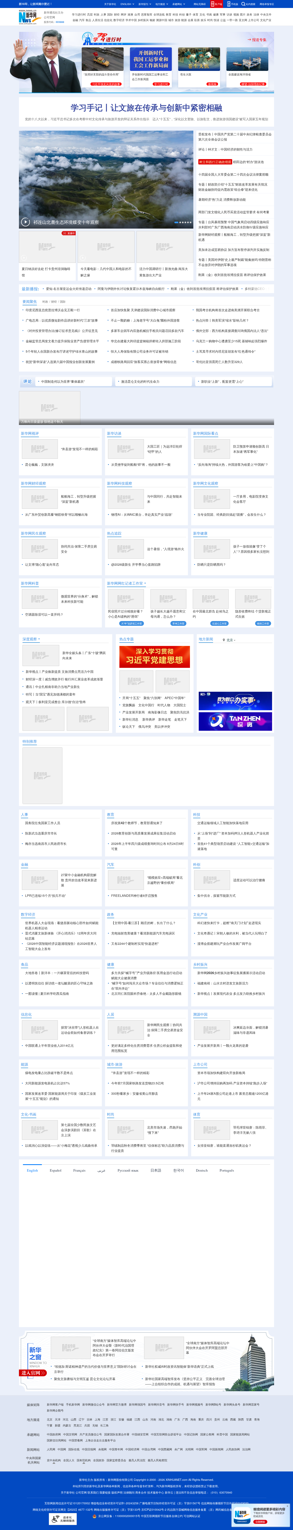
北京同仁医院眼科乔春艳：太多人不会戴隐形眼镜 (146, 1016)
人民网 (51, 1472)
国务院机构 (84, 1483)
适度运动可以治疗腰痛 (249, 903)
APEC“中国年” (175, 698)
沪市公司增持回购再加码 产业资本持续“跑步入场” (232, 1106)
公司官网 (49, 17)
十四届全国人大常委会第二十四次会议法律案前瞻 (233, 174)
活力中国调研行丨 (152, 268)
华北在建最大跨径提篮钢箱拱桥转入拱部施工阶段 (146, 341)
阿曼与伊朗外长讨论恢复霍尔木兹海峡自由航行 (131, 288)
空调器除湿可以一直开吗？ (44, 614)
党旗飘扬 (128, 705)
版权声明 (117, 1515)
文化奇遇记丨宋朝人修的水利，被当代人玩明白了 (232, 956)
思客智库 (146, 14)
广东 (177, 1442)
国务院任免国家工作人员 (42, 823)
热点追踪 (114, 533)
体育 (195, 14)
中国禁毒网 (76, 1463)
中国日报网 (89, 1472)
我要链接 (105, 1515)
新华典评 (148, 719)
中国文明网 (70, 1457)
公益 (223, 20)
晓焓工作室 (263, 623)
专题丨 (203, 184)
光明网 (189, 1472)
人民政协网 (233, 1472)
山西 (73, 1442)
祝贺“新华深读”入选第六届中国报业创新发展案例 (60, 361)
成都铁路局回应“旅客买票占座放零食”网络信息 (144, 361)
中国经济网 (132, 1472)
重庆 (201, 1442)
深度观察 (30, 639)
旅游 (177, 20)
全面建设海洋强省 (239, 74)
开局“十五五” (131, 698)
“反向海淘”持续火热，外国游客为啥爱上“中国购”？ (232, 464)
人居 (110, 1037)
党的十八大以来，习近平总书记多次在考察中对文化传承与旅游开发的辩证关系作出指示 (87, 119)
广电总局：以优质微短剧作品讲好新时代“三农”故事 (62, 320)
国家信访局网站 (56, 1463)
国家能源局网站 (240, 1457)
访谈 (229, 14)
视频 (236, 14)
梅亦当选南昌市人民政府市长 (46, 843)
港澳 (130, 14)
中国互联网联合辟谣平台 (166, 1457)
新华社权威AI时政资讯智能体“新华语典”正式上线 (179, 1389)
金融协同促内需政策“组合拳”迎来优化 (228, 189)
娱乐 (203, 20)
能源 (184, 20)
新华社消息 (130, 719)
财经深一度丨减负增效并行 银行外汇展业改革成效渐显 (64, 679)
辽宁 (81, 1442)
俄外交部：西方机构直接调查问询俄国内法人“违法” (232, 330)
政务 (249, 14)
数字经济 (119, 20)
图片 (243, 14)
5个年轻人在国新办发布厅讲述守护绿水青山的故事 (62, 351)
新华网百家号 (251, 1427)
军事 (222, 14)
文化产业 (265, 20)
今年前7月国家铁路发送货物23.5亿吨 (137, 1106)
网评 (123, 14)
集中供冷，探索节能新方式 (216, 918)
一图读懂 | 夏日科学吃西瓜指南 (47, 1016)
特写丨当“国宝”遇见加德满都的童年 (51, 694)
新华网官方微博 (117, 1427)
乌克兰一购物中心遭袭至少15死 (218, 341)
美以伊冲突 (162, 726)
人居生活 (97, 20)
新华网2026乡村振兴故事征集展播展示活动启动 (231, 995)
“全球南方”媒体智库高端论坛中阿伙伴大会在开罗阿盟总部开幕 (207, 1371)
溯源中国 (161, 20)
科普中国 (222, 1457)
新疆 (57, 1448)
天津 (57, 1442)
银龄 (152, 20)
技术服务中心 (155, 1515)
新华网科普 (30, 583)
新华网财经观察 (33, 483)
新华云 (169, 1515)
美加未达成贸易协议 (212, 249)
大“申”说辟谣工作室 (131, 623)
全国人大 (68, 1483)
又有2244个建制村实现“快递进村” (135, 966)
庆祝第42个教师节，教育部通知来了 (137, 823)
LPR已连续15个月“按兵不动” (45, 918)
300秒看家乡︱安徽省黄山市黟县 (134, 1116)
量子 (189, 14)
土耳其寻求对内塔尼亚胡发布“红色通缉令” (225, 351)
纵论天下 (128, 726)
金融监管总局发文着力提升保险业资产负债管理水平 (62, 341)
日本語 (155, 1193)
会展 (190, 20)
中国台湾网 (149, 1472)
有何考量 (263, 212)
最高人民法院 (137, 1483)
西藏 (233, 1442)
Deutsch (202, 1193)
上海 (97, 1442)
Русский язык (128, 1193)
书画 (209, 14)
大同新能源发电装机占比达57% (47, 1106)
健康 (216, 14)
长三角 (104, 1448)
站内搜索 (250, 4)
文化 (202, 14)
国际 (110, 14)
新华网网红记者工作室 (125, 583)
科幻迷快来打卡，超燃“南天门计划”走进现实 (229, 945)
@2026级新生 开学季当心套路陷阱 (136, 564)
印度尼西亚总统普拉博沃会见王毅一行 (53, 310)
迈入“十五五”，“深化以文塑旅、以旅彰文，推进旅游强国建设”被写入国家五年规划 (210, 119)
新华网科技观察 (119, 483)
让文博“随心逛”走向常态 (42, 564)
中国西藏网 (165, 1472)
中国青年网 (116, 1472)
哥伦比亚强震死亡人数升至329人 (219, 361)
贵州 (217, 1442)
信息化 (108, 20)
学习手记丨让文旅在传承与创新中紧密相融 (146, 107)
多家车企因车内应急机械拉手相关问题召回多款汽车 (147, 330)
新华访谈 (114, 433)
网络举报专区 (267, 4)
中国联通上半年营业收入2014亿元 (49, 1068)
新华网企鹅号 (55, 1433)
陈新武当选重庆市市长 (41, 833)
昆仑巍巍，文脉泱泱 (39, 464)
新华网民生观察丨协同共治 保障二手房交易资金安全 (165, 1052)
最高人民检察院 (157, 1483)
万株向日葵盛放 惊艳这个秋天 (42, 421)
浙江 (113, 1442)
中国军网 (201, 1472)
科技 (175, 14)
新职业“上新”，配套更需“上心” (222, 381)
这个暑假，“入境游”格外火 (165, 549)
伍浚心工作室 (219, 623)
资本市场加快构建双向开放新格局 (221, 1095)
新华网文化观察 (205, 483)
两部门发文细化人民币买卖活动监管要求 (227, 212)
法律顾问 (129, 1515)
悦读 (216, 20)
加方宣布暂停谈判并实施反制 (248, 249)
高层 (90, 14)
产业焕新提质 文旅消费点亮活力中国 (67, 671)
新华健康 (200, 533)
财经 (117, 14)
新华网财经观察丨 (211, 234)
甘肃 (249, 1442)
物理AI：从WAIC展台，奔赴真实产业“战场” (141, 514)
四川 (209, 1442)
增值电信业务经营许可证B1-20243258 (115, 1526)
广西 (185, 1442)
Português (227, 1193)
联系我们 (93, 1515)
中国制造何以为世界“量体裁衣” (63, 381)
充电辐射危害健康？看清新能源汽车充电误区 (143, 956)
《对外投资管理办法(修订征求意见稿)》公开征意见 (62, 330)
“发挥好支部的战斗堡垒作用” (101, 74)
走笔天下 (180, 719)
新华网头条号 (232, 1427)
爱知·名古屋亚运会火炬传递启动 (68, 288)
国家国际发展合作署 (116, 1457)
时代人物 (163, 705)
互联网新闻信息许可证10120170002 (67, 1526)
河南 (153, 1442)
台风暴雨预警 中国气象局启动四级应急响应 (238, 222)
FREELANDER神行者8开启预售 (134, 918)
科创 (182, 14)
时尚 (210, 20)
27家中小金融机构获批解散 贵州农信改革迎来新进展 (79, 902)
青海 (257, 1442)
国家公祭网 (207, 1457)
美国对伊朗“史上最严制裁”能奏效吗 (233, 259)
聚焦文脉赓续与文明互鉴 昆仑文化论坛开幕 (84, 1401)
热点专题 (126, 639)
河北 (65, 1442)
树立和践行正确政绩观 (215, 161)
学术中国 (131, 20)
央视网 (102, 1472)
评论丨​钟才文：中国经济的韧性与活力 (225, 149)
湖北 (161, 1442)
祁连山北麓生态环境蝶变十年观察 (66, 222)
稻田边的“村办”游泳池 (248, 161)
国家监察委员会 (116, 1483)
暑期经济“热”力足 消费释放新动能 (222, 199)
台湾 (137, 14)
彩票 (197, 20)
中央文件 (265, 14)
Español (55, 1193)
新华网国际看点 (205, 433)
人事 (103, 14)
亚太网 (243, 20)
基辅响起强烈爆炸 (254, 341)
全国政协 (98, 1483)
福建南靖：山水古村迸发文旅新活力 (222, 1006)
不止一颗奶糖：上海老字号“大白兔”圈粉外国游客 (145, 320)
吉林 (89, 1442)
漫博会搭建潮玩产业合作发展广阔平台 (224, 966)
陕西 (241, 1442)
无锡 (95, 1448)
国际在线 (74, 1472)
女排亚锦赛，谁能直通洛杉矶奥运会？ (224, 1168)
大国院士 (179, 705)
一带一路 (232, 20)
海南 (193, 1442)
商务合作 (140, 1515)
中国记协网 (191, 1457)
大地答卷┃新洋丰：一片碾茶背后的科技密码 (57, 995)
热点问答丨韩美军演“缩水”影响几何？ (222, 320)
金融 (75, 20)
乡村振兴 (143, 20)
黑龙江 (78, 1448)
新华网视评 (30, 433)
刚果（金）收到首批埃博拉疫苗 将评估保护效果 (232, 274)
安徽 (121, 1442)
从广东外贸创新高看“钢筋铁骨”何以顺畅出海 (56, 514)
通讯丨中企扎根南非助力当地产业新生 (53, 686)
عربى (101, 1193)
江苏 (105, 1442)
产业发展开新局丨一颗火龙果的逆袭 (222, 1068)
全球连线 (159, 14)
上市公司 (253, 20)
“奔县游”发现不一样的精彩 (79, 449)
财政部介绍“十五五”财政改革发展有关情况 (237, 184)
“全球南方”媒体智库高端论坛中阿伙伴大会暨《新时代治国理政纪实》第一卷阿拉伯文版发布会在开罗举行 (114, 1370)
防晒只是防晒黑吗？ (211, 564)
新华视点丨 (34, 671)
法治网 (246, 1472)
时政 (96, 14)
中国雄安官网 (140, 1457)
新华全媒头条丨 (73, 653)
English (32, 1193)
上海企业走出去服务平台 (100, 1463)
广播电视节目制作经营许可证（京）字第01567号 (169, 1526)
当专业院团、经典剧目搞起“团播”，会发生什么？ (231, 514)
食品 (88, 20)
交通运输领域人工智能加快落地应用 (222, 823)
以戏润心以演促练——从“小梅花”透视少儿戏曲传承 (61, 1168)
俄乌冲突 (144, 726)
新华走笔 (164, 719)
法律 (256, 14)
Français (79, 1193)
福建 (129, 1442)
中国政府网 (54, 1457)
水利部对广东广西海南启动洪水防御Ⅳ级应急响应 (233, 227)
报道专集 (259, 39)
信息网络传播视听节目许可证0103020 (225, 1526)
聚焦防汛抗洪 (179, 712)
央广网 (178, 1472)
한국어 (178, 1193)
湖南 (169, 1442)
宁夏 (49, 1448)
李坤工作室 (178, 623)
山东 (145, 1442)
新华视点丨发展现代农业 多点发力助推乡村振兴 (231, 1016)
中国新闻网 (216, 1472)
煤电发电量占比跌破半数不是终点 (49, 1095)
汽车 (82, 20)
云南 (225, 1442)
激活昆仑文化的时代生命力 (140, 381)
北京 (49, 1442)
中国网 (62, 1472)
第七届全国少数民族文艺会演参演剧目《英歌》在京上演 (78, 1152)
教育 (168, 14)
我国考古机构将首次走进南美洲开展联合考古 (228, 310)
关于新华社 (110, 4)
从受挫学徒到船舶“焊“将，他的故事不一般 (141, 464)
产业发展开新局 (133, 712)
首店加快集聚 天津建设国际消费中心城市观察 (143, 310)
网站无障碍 (200, 4)
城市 (171, 20)
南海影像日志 (157, 712)
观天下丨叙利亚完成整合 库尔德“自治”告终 (56, 701)
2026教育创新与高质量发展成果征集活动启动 (143, 833)
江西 (137, 1442)
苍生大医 (185, 74)
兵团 (87, 1448)
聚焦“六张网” (152, 698)
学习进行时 (79, 14)
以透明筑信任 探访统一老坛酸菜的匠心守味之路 (59, 1006)
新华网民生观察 (33, 533)
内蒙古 (67, 1448)
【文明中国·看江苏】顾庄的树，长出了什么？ (143, 945)
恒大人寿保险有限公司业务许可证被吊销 (139, 351)
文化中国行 (146, 705)
